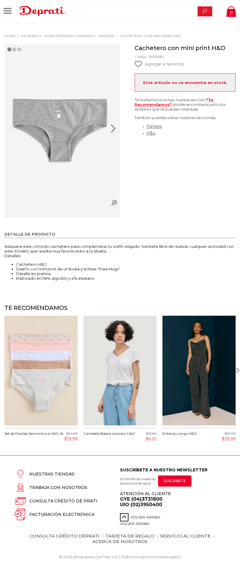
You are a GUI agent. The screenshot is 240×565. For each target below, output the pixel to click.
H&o (150, 133)
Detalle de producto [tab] (29, 234)
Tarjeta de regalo (129, 536)
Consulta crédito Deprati (65, 536)
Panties (106, 36)
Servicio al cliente (185, 536)
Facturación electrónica (62, 514)
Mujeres (30, 36)
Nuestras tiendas (51, 474)
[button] (113, 131)
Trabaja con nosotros (58, 487)
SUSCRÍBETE (174, 481)
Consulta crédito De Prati (63, 501)
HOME (10, 36)
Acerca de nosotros (120, 541)
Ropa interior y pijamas (68, 36)
